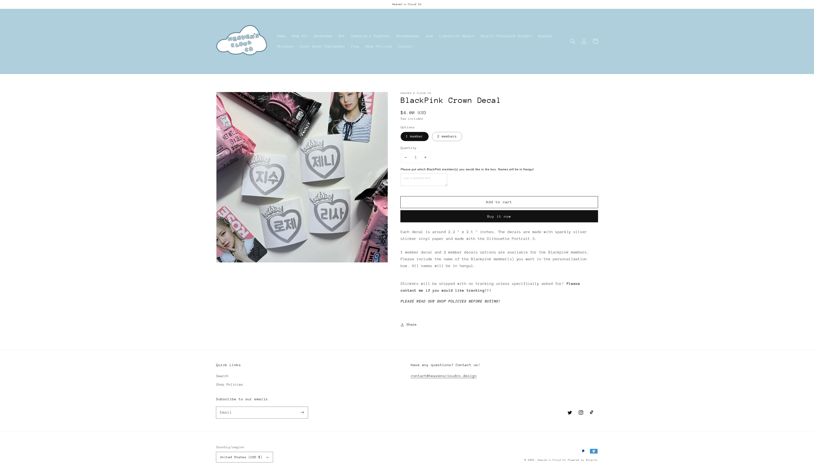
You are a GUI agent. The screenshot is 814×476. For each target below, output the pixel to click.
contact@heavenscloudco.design (444, 376)
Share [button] (412, 324)
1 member (414, 136)
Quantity (409, 148)
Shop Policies (229, 384)
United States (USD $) (241, 457)
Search (222, 376)
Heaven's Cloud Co (552, 460)
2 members (447, 136)
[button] (572, 41)
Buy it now (499, 216)
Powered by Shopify (583, 460)
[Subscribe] (302, 412)
